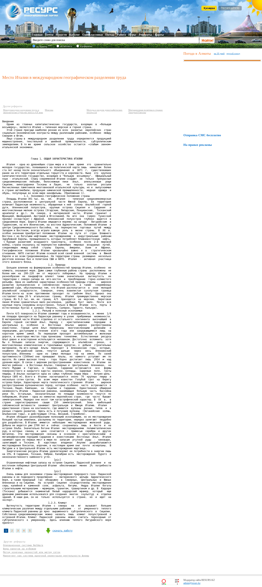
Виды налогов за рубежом (19, 548)
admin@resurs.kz (191, 583)
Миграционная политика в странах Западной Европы (145, 111)
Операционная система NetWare (23, 545)
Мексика (49, 110)
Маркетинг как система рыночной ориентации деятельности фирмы (46, 555)
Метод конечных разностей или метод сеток (31, 552)
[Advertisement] (91, 61)
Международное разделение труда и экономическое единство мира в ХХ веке (23, 111)
